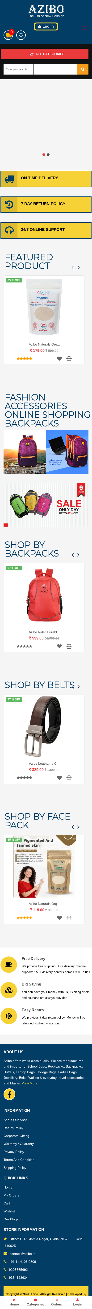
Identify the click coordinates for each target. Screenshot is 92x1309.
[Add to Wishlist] (59, 358)
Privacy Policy (14, 1152)
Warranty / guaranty (19, 1144)
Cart (7, 1203)
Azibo (34, 1294)
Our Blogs (11, 1219)
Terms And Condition (19, 1160)
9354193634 (18, 1277)
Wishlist (9, 1211)
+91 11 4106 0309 (22, 1262)
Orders (56, 1304)
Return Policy (13, 1128)
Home (14, 1304)
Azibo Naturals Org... (44, 344)
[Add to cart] (67, 358)
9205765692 (18, 1269)
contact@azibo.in (22, 1254)
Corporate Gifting (16, 1136)
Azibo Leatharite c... (44, 763)
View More (30, 1083)
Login (77, 1304)
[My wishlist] (21, 35)
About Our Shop (16, 1120)
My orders (11, 1195)
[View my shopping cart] (8, 35)
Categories (35, 1304)
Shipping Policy (15, 1168)
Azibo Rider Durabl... (44, 632)
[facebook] (9, 1094)
